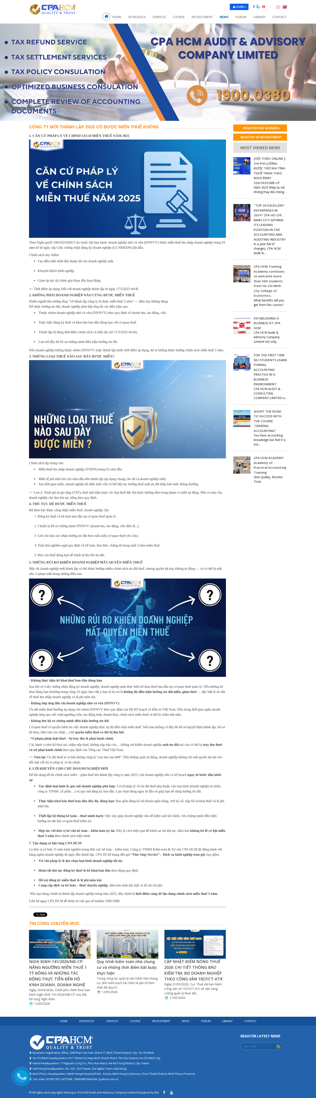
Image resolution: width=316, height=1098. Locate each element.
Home (116, 17)
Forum (240, 17)
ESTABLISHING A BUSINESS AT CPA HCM (267, 323)
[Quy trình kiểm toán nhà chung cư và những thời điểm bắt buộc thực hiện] (60, 944)
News (224, 17)
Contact (279, 17)
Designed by (145, 1092)
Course (179, 17)
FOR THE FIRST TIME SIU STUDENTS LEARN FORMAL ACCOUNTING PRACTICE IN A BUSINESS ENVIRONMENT (270, 369)
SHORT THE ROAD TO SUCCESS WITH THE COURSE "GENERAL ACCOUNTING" (268, 421)
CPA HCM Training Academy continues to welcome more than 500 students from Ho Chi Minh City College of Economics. (269, 281)
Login (240, 7)
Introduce (137, 17)
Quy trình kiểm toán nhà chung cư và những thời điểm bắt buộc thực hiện (59, 967)
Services (159, 17)
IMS (156, 1092)
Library (259, 17)
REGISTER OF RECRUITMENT (261, 137)
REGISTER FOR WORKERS (261, 128)
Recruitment (202, 17)
